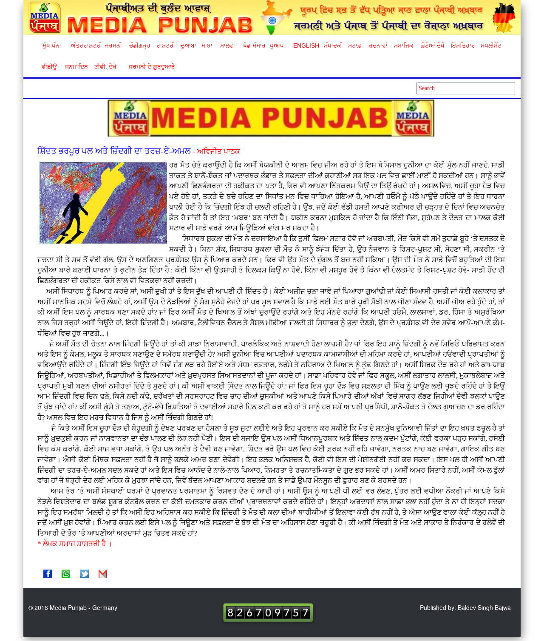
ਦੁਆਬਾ (188, 45)
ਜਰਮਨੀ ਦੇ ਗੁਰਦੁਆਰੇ (148, 66)
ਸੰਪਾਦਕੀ (333, 45)
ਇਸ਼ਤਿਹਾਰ (462, 45)
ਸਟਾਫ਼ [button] (354, 45)
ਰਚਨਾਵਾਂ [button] (378, 45)
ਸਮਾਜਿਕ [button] (404, 45)
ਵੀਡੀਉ (49, 66)
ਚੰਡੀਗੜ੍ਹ (139, 45)
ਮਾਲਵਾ (227, 45)
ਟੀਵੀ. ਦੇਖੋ (105, 66)
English (305, 45)
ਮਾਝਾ (206, 45)
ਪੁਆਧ (277, 45)
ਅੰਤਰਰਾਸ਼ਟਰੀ (85, 45)
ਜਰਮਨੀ (113, 45)
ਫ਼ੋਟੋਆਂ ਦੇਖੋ (432, 45)
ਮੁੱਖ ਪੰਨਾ (51, 45)
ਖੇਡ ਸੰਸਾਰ (254, 45)
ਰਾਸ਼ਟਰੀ (165, 45)
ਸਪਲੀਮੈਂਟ (491, 45)
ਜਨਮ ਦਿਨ (76, 66)
